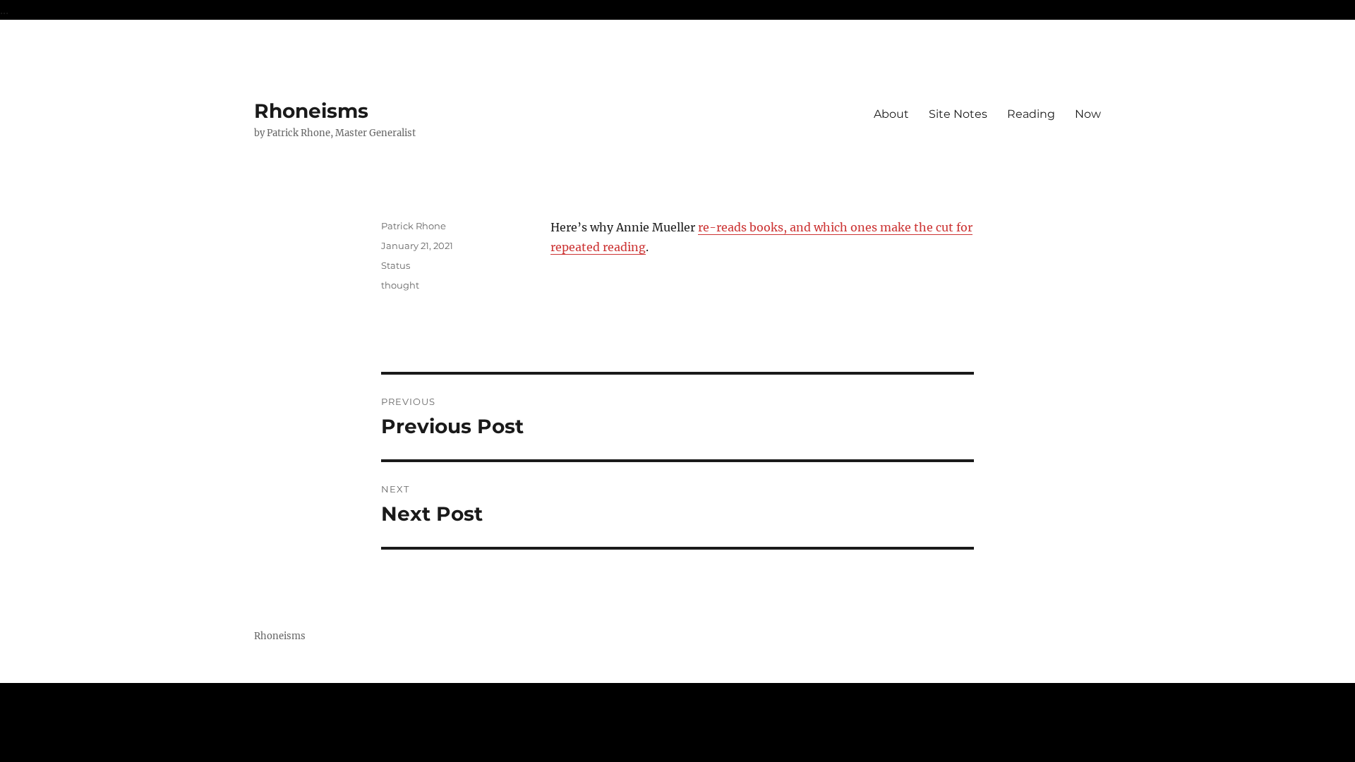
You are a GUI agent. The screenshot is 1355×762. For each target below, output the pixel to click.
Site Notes (958, 114)
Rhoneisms (311, 111)
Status (395, 265)
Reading (1031, 114)
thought (400, 285)
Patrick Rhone (413, 225)
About (891, 114)
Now (1088, 114)
